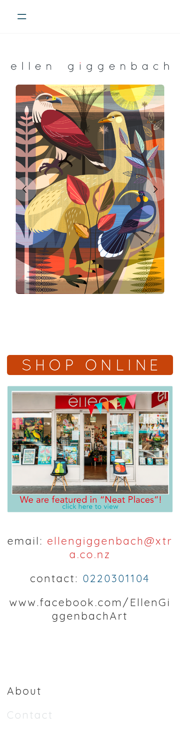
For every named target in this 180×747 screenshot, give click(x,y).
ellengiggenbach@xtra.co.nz (110, 547)
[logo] (101, 16)
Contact (30, 714)
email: (25, 540)
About (24, 690)
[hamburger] (21, 16)
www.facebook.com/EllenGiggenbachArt (90, 609)
